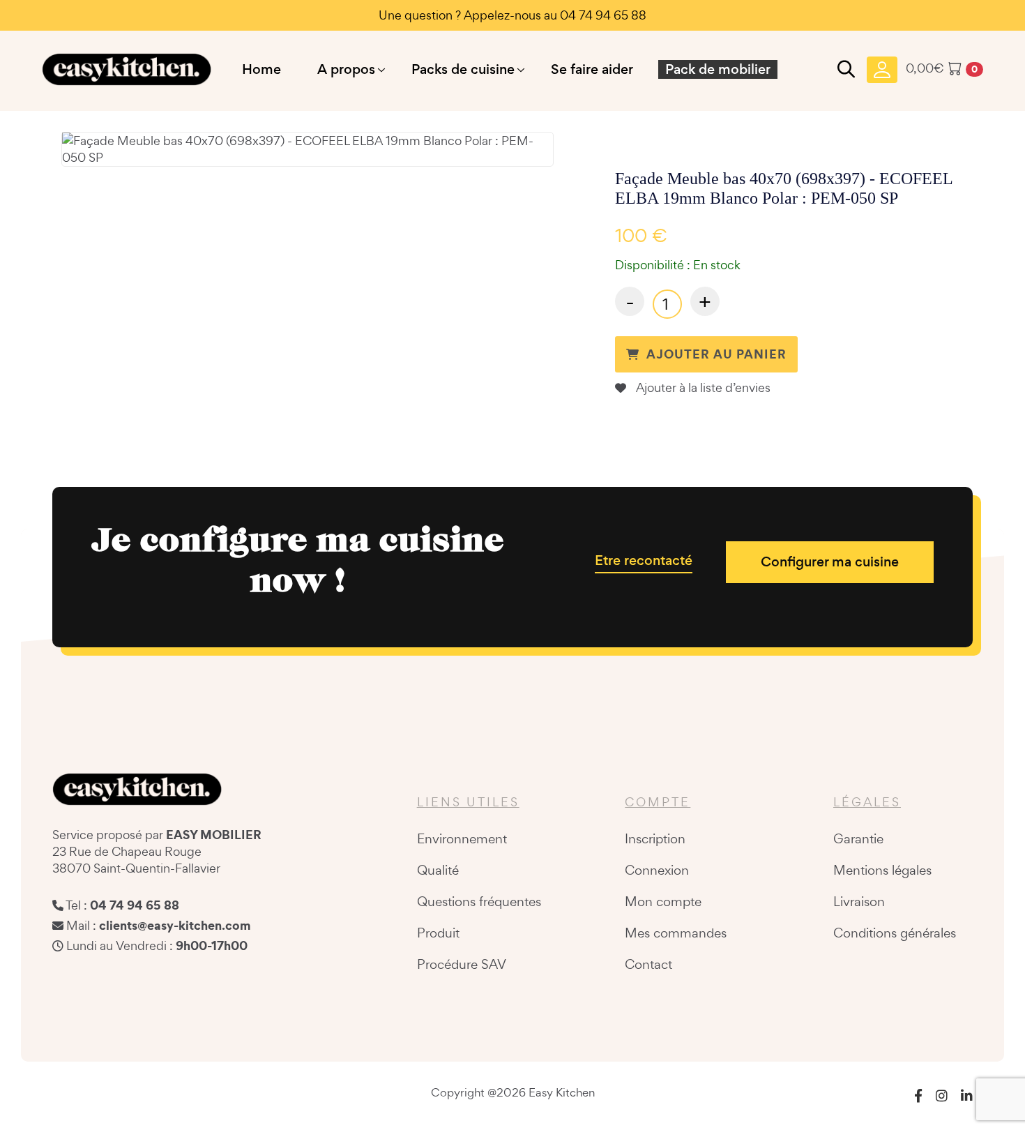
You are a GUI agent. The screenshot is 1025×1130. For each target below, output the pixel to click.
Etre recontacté (643, 560)
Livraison (859, 901)
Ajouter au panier (716, 354)
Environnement (462, 838)
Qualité (438, 869)
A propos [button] (346, 69)
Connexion (657, 869)
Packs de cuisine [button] (463, 69)
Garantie (858, 838)
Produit (438, 932)
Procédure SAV (461, 964)
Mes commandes (676, 932)
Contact (648, 964)
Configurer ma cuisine (830, 561)
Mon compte (663, 901)
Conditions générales (894, 932)
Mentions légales (882, 869)
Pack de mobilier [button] (717, 69)
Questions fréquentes (479, 901)
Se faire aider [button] (592, 69)
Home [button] (261, 69)
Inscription (655, 838)
